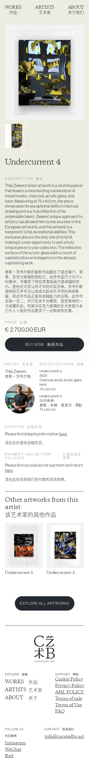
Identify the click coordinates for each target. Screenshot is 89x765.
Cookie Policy (69, 679)
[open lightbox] (44, 72)
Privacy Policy (69, 686)
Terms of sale (68, 699)
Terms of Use (68, 705)
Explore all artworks (44, 603)
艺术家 (45, 12)
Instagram (15, 743)
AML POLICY (69, 692)
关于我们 (76, 12)
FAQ (60, 711)
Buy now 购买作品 (44, 344)
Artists (44, 7)
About (76, 7)
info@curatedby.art (64, 737)
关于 (33, 698)
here (63, 434)
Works (13, 7)
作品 (13, 12)
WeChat (13, 750)
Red (9, 756)
